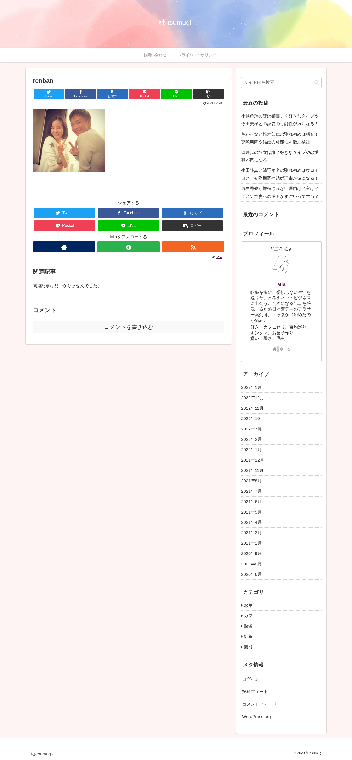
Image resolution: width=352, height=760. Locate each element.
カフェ (250, 615)
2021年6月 (251, 501)
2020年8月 (251, 563)
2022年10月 (252, 418)
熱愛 (248, 626)
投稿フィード (255, 691)
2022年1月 (251, 449)
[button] (208, 94)
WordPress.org (256, 716)
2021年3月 (251, 532)
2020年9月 (251, 553)
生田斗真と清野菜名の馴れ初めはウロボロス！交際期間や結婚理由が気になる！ (280, 174)
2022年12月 (252, 397)
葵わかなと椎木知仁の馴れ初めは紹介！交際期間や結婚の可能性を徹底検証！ (280, 138)
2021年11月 (252, 470)
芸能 (248, 646)
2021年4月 (251, 522)
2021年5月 (251, 511)
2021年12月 (252, 460)
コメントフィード (259, 704)
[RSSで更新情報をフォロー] (193, 246)
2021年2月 (251, 543)
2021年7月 (251, 491)
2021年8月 (251, 480)
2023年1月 (251, 387)
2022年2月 (251, 439)
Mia (281, 284)
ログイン (250, 679)
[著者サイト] (64, 246)
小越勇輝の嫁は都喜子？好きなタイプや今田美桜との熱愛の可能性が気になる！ (280, 120)
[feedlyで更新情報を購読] (128, 246)
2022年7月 (251, 428)
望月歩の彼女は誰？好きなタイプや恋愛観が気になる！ (280, 156)
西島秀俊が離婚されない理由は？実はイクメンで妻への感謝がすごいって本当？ (280, 192)
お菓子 (250, 605)
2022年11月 (252, 408)
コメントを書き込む (128, 327)
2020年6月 (251, 574)
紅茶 (248, 636)
